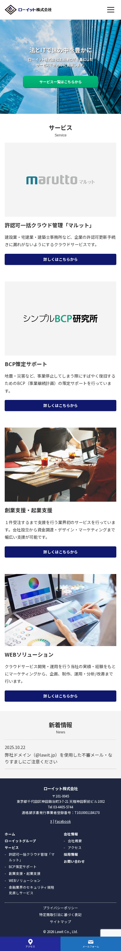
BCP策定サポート (23, 866)
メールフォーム (91, 946)
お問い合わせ (74, 861)
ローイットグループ (20, 840)
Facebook (63, 821)
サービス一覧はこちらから (60, 81)
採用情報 (71, 854)
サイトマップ (60, 921)
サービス (12, 847)
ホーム (10, 834)
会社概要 (75, 840)
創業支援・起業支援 (25, 873)
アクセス (75, 847)
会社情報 (71, 834)
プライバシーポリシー (60, 907)
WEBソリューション (25, 880)
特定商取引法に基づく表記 (60, 914)
